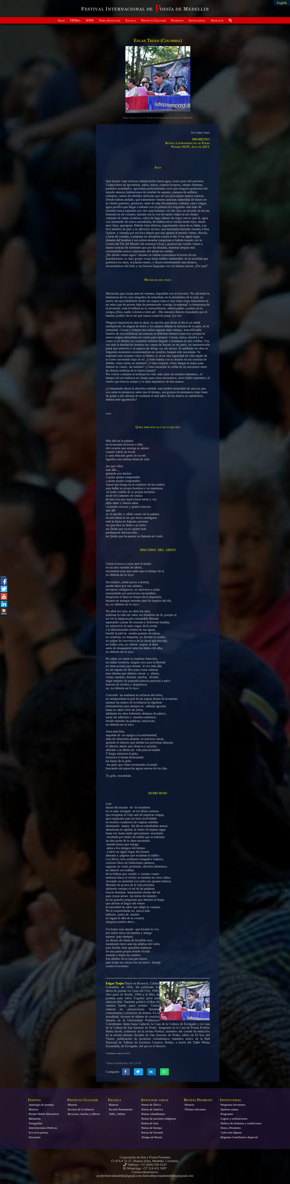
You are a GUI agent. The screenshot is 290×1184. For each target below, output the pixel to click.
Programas (227, 1114)
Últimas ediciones (195, 1109)
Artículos (217, 20)
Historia (33, 1109)
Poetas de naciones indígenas (158, 1118)
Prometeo (177, 20)
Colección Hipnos (231, 1132)
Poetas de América (152, 1109)
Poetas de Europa (151, 1127)
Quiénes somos (229, 1109)
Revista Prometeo (198, 1100)
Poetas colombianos (153, 1114)
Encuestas (35, 1137)
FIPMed (75, 20)
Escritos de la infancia (81, 1109)
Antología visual (155, 1100)
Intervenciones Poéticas (43, 1127)
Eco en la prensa (38, 1132)
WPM (89, 20)
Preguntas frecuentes (233, 1104)
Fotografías (35, 1123)
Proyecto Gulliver (153, 20)
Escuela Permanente (121, 1109)
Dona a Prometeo (231, 1127)
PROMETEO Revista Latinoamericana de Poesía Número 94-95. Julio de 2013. (187, 143)
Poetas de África (151, 1104)
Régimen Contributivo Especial (239, 1137)
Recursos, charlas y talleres (84, 1114)
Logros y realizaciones (234, 1118)
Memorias (35, 1118)
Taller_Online (117, 1114)
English (282, 3)
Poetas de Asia (149, 1123)
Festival (34, 1100)
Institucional (197, 20)
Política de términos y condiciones (241, 1123)
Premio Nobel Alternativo (44, 1114)
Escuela (131, 20)
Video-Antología (109, 20)
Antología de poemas (41, 1104)
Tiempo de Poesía (151, 1137)
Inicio (61, 20)
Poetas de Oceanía (152, 1132)
